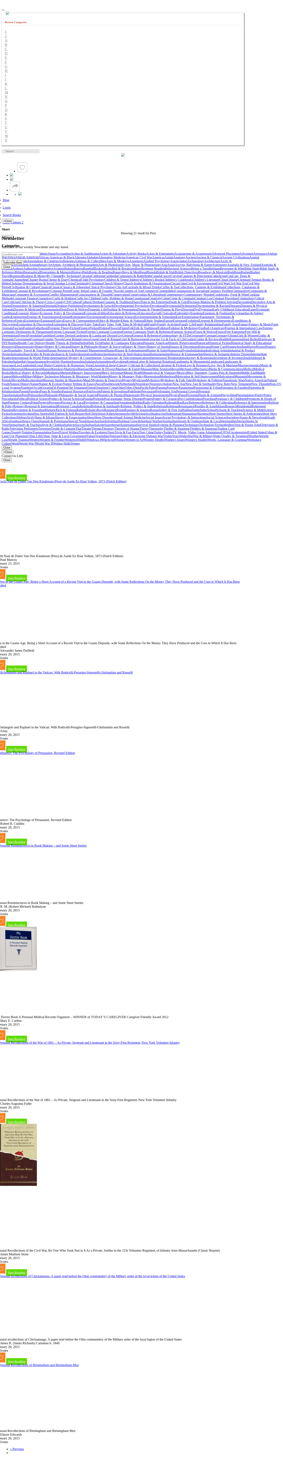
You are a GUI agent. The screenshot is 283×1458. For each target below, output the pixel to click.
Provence (55, 402)
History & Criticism (57, 346)
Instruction (102, 354)
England (65, 317)
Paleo (152, 387)
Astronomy (220, 265)
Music (87, 380)
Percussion (148, 391)
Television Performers (24, 428)
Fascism (18, 328)
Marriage (83, 369)
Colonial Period (61, 291)
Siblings (21, 417)
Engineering (19, 317)
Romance (110, 410)
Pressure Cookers (19, 402)
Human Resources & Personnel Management (76, 350)
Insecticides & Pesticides (40, 354)
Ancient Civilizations (235, 257)
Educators (145, 313)
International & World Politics (31, 358)
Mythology (153, 380)
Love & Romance (196, 365)
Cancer (166, 276)
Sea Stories (41, 413)
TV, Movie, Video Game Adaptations (196, 432)
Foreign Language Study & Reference (147, 332)
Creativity (155, 298)
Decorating (244, 302)
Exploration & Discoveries (34, 324)
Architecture (212, 261)
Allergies (80, 257)
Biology (76, 272)
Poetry (259, 395)
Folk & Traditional (146, 328)
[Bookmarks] (11, 179)
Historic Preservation (182, 343)
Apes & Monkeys (117, 261)
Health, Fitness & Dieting (62, 343)
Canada (156, 276)
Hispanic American (155, 343)
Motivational (226, 376)
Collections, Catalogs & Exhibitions (202, 287)
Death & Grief (178, 302)
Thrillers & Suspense (203, 428)
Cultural (75, 302)
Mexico (181, 373)
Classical (45, 287)
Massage (146, 369)
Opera (91, 387)
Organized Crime (106, 387)
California (97, 276)
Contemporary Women (199, 294)
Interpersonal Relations (165, 358)
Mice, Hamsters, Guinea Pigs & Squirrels (213, 373)
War (190, 436)
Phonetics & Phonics (110, 395)
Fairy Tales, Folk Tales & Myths (120, 324)
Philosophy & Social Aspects (78, 395)
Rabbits (138, 402)
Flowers (114, 328)
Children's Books (152, 279)
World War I (27, 443)
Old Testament (77, 387)
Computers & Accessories (32, 294)
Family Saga (230, 324)
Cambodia (111, 276)
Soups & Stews (250, 417)
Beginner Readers (153, 268)
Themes (96, 428)
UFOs (225, 432)
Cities (182, 283)
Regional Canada (68, 406)
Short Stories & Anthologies (243, 413)
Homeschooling (236, 346)
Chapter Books (37, 279)
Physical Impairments (155, 395)
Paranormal (186, 387)
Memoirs (66, 373)
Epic (179, 317)
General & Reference (146, 335)
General (127, 335)
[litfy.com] (123, 155)
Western (34, 440)
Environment (95, 317)
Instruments (158, 354)
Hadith (224, 339)
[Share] (15, 190)
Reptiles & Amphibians (210, 406)
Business (16, 276)
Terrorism (44, 428)
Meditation (53, 373)
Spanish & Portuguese (53, 421)
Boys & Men (130, 272)
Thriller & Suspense (177, 428)
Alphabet (92, 257)
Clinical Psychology (102, 287)
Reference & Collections (218, 402)
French (23, 335)
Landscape (216, 361)
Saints (196, 410)
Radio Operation (153, 402)
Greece (85, 339)
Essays (58, 320)
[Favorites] (22, 171)
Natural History (20, 384)
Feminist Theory (59, 328)
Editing (103, 313)
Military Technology (46, 376)
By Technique (71, 276)
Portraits (98, 399)
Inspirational (87, 354)
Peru (25, 395)
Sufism (89, 425)
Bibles (19, 272)
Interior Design (241, 354)
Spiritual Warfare (151, 421)
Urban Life (34, 436)
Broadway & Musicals (212, 272)
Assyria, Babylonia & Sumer (194, 265)
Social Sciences (216, 417)
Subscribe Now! (12, 262)
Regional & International (41, 406)
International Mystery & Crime (71, 358)
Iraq (246, 358)
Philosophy (51, 395)
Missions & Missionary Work (79, 376)
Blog (6, 200)
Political (22, 399)
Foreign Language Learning (104, 332)
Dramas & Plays (171, 309)
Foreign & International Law (243, 328)
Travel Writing (69, 432)
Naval (99, 384)
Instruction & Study (121, 354)
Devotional (157, 306)
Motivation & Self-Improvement (197, 376)
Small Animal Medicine (130, 417)
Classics (56, 287)
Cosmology (44, 298)
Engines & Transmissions (43, 317)
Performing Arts (165, 391)
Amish (168, 257)
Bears (108, 268)
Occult (37, 387)
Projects (43, 402)
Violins (167, 436)
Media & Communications (226, 369)
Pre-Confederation (190, 399)
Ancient (190, 257)
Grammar (37, 339)
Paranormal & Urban (207, 387)
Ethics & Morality (109, 320)
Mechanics (202, 369)
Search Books (12, 215)
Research (231, 406)
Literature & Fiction (172, 365)
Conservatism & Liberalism (147, 294)
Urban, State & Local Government (64, 436)
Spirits (103, 421)
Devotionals (172, 306)
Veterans (115, 436)
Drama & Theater (149, 309)
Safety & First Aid (171, 410)
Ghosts (232, 335)
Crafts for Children (87, 298)
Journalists (78, 361)
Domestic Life (97, 309)
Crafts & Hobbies (63, 298)
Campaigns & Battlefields (134, 276)
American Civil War (139, 257)
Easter (252, 309)
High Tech (94, 343)
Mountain (241, 376)
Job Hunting (63, 361)
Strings (13, 425)
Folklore (163, 328)
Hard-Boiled (250, 339)
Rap (179, 402)
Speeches (93, 421)
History (40, 346)
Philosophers (36, 395)
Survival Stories (147, 425)
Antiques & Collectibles (90, 261)
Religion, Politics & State (137, 406)
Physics (174, 395)
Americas (158, 257)
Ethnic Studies (154, 320)
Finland (94, 328)
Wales (184, 436)
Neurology (142, 384)
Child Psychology (92, 279)
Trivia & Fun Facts (126, 432)
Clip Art (121, 287)
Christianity (82, 283)
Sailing (187, 410)
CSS (67, 302)
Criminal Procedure (225, 298)
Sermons (120, 413)
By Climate (54, 276)
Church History (113, 283)
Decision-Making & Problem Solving (212, 302)
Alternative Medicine (112, 257)
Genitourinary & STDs (175, 335)
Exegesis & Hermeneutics (215, 320)
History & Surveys (111, 346)
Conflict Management (63, 294)
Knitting (131, 361)
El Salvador (167, 313)
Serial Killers (106, 413)
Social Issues (154, 417)
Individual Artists (217, 350)
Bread (143, 272)
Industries (17, 354)
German (210, 335)
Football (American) (211, 328)
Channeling (20, 279)
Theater (86, 428)
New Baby (223, 384)
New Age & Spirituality (200, 384)
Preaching (208, 399)
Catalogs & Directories (196, 276)
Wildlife (81, 440)
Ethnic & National (133, 320)
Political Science (38, 399)
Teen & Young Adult (247, 425)
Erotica (19, 320)
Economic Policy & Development (62, 313)
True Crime (146, 432)
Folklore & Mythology (183, 328)
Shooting (203, 413)
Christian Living (64, 283)
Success (80, 425)
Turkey (158, 432)
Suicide (99, 425)
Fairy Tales (92, 324)
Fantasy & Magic (260, 324)
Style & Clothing (53, 425)
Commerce (150, 291)
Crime (165, 298)
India (194, 350)
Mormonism (152, 376)
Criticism (14, 302)
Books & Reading (101, 272)
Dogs (63, 309)
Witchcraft (108, 440)
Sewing (140, 413)
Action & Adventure (112, 253)
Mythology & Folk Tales (176, 380)
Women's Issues (174, 440)
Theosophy (156, 428)
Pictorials (192, 395)
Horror (251, 346)
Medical (248, 369)
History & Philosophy (84, 346)
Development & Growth (98, 306)
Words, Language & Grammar (227, 440)
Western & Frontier (52, 440)
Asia (164, 265)
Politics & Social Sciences (66, 399)
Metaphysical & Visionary (159, 373)
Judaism (90, 361)
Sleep (90, 417)
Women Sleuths (154, 440)
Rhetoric (50, 410)
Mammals (17, 369)
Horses (260, 346)
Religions (160, 406)
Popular (88, 399)
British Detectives (186, 272)
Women (120, 440)
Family (152, 324)
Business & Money (34, 276)
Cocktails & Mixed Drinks (143, 287)
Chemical (75, 279)
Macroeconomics (249, 365)
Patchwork (94, 391)
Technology (207, 425)
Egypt (156, 313)
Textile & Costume (63, 428)
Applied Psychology (156, 261)
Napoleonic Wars (233, 380)
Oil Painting (60, 387)
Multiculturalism (31, 380)
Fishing (104, 328)
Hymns (186, 350)
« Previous (17, 1449)
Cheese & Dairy (58, 279)
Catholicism (219, 276)
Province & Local (72, 402)
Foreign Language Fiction (69, 332)
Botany (117, 272)
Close (6, 447)
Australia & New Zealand (244, 265)
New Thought (260, 384)
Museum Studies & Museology (62, 380)
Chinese (232, 279)
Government (22, 339)
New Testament (241, 384)
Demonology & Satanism (27, 306)
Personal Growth (187, 391)
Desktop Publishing (69, 306)
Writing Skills (62, 443)
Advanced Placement (225, 253)
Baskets (99, 268)
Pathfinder (134, 391)
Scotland (28, 413)
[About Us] (11, 175)
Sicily (30, 417)
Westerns (70, 440)
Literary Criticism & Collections (138, 365)
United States (257, 432)
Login (7, 207)
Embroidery (182, 313)
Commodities (166, 291)
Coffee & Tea (170, 287)
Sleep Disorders (104, 417)
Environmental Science (119, 317)
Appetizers (136, 261)
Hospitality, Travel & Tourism (27, 350)
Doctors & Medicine (26, 309)
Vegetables (102, 436)
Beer (138, 268)
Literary (112, 365)
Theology (108, 428)
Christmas (96, 283)
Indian (202, 350)
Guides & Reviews (207, 339)
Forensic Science (183, 332)
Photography (132, 395)
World (15, 443)
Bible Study (252, 268)
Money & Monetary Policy (126, 376)
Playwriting (228, 395)
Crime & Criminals (181, 298)
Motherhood (168, 376)
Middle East (248, 373)
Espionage (47, 320)
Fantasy (244, 324)
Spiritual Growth (129, 421)
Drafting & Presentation (122, 309)
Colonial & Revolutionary (34, 291)
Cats (229, 276)
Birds (85, 272)
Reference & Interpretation (251, 402)
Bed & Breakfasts (123, 268)
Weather (253, 436)
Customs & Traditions (118, 302)
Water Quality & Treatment (230, 436)
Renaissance (186, 406)
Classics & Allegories (75, 287)
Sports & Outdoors (190, 421)
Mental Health (133, 373)
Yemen (75, 443)
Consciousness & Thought (94, 294)
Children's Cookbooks (178, 279)
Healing (13, 343)
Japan (31, 361)
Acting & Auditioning (85, 253)
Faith (145, 324)
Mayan (174, 369)
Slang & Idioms (44, 417)
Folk (131, 328)
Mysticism (139, 380)
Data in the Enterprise (155, 302)
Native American (256, 380)
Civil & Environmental (201, 283)
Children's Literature (206, 279)
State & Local (212, 421)
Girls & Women (247, 335)
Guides (190, 339)
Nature (34, 384)
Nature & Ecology (51, 384)
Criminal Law (203, 298)
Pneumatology (245, 395)
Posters (148, 399)
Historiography (25, 346)
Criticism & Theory (32, 302)
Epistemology (191, 317)
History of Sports (158, 346)
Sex (147, 413)
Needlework (111, 384)
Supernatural (128, 425)
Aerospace (260, 253)
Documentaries (50, 309)
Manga (45, 369)
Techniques (191, 425)
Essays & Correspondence (80, 320)
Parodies (34, 391)
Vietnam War (154, 436)
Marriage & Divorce (102, 369)
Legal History (44, 365)
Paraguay (173, 387)
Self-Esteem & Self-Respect (67, 413)
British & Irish (165, 272)
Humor (110, 350)
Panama (161, 387)
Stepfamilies (229, 421)
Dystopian (206, 309)
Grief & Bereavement (134, 339)
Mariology (57, 369)
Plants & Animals (209, 395)
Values (91, 436)
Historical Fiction (219, 343)
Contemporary (174, 294)
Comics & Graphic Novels (105, 291)
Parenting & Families (235, 387)
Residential (244, 406)
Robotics (91, 410)
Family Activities (168, 324)
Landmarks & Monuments (191, 361)
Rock (100, 410)
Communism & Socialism (191, 291)
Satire (203, 410)
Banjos (78, 268)
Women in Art (134, 440)
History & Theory (135, 346)
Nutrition (27, 387)
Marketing (70, 369)
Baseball (88, 268)
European (179, 320)
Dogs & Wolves (77, 309)
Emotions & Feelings (216, 313)
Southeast (16, 421)
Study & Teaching (30, 425)
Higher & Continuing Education (122, 343)
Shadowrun (157, 413)
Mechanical (187, 369)
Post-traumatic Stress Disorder (123, 399)
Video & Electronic (133, 436)
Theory (144, 428)
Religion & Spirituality (106, 406)
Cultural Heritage (92, 302)
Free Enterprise (235, 332)
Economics (91, 313)
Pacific (144, 387)
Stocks (241, 421)
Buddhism (234, 272)
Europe (168, 320)
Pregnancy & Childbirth (231, 399)
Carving (176, 276)
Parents (24, 391)
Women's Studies (196, 440)
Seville (130, 413)
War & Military (203, 436)
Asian (171, 265)
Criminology (246, 298)
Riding (80, 410)
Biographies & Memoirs (55, 272)
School (211, 410)
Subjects (69, 425)
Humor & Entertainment (131, 350)
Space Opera (31, 421)
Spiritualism (170, 421)
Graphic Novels (53, 339)
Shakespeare (173, 413)
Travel (55, 432)
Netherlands (127, 384)
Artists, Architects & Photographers (75, 265)
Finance (84, 328)
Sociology (233, 417)
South (263, 417)
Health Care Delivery (32, 343)
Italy (24, 361)
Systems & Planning (171, 425)
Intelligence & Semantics (214, 354)
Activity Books (136, 253)
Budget (245, 272)
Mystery (127, 380)
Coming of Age (133, 291)
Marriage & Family (128, 369)
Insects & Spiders (67, 354)
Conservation (120, 294)
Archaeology (195, 261)
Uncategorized (238, 432)
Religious (172, 406)
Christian (244, 279)
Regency (19, 406)
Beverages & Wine (232, 268)
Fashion (28, 328)
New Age (179, 384)
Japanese (40, 361)
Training (27, 432)
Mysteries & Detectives (106, 380)
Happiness (235, 339)
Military (28, 376)
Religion (85, 406)
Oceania (46, 387)
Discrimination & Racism (212, 306)
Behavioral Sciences (178, 268)
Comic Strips (79, 291)
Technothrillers (224, 425)
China (223, 279)
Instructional (142, 354)
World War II (44, 443)
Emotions (196, 313)
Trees (110, 432)
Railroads (170, 402)
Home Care (218, 346)
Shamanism (189, 413)
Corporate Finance (25, 298)
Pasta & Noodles (51, 391)
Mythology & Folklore (207, 380)
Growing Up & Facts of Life (167, 339)
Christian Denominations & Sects (31, 283)
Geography (197, 335)
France (220, 332)
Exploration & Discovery (68, 324)
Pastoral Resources (74, 391)
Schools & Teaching (229, 410)
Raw (185, 402)
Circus (175, 283)
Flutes (124, 328)
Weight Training (18, 440)
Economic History (28, 313)
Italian (17, 361)
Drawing (188, 309)
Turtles (167, 432)
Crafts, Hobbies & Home (116, 298)
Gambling (47, 335)
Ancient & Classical (209, 257)
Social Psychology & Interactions (184, 417)
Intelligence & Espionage (182, 354)
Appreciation (178, 261)
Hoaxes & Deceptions (183, 346)
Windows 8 (94, 440)
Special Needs (77, 421)
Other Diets (132, 387)
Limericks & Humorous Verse (73, 365)
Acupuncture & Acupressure (193, 253)
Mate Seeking (161, 369)
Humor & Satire (157, 350)
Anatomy (179, 257)
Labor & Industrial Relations (155, 361)
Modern (103, 376)
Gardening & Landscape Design (95, 335)
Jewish (50, 361)
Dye (196, 309)
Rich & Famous (66, 410)
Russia (154, 410)
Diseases (235, 306)
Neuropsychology (161, 384)
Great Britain (72, 339)
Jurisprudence (105, 361)
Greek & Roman (109, 339)
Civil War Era (238, 283)
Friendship (34, 335)
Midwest (17, 376)
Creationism (141, 298)
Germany (222, 335)
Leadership (28, 365)
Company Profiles (220, 291)
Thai (78, 428)
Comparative (240, 291)
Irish (252, 358)
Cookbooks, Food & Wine (231, 294)
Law (18, 365)
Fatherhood (41, 328)
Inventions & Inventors (229, 358)
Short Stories (217, 413)
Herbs (83, 343)
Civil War (222, 283)
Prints (34, 402)
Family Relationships (208, 324)
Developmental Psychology (132, 306)
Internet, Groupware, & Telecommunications (120, 358)
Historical (202, 343)
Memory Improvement (86, 373)
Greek (94, 339)
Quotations (126, 402)
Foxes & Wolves (205, 332)
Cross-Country (54, 302)
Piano (182, 395)
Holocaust (204, 346)
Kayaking (120, 361)
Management (32, 369)
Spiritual (113, 421)
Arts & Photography (111, 265)
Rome (120, 410)
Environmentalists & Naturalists (155, 317)
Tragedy (16, 432)
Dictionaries (188, 306)
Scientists (17, 413)
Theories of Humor (126, 428)
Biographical (31, 272)
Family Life (187, 324)
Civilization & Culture (24, 287)
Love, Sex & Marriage (223, 365)
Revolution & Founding (29, 410)
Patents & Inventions (114, 391)
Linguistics (100, 365)
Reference (195, 402)
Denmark (50, 306)
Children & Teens (116, 279)
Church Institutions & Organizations (147, 283)
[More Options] (20, 196)
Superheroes (112, 425)
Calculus (85, 276)
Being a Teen (200, 268)
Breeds (151, 272)
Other (121, 387)
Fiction (74, 328)
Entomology (79, 317)
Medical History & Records (28, 373)
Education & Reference (123, 313)
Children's (134, 279)
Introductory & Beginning (197, 358)
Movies (16, 380)
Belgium (214, 268)
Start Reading (16, 477)
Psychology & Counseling (101, 402)
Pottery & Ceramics (165, 399)
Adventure (246, 253)
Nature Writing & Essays (79, 384)
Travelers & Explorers (93, 432)
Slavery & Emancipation (71, 417)
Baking (69, 268)
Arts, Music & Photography (143, 265)
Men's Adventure (112, 373)
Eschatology (32, 320)
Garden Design (64, 335)
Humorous (174, 350)
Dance (136, 302)
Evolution (192, 320)
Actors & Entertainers (160, 253)
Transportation (42, 432)
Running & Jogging (137, 410)
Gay (119, 335)
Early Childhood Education (230, 309)
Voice (176, 436)
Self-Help (91, 413)
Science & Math (253, 410)
